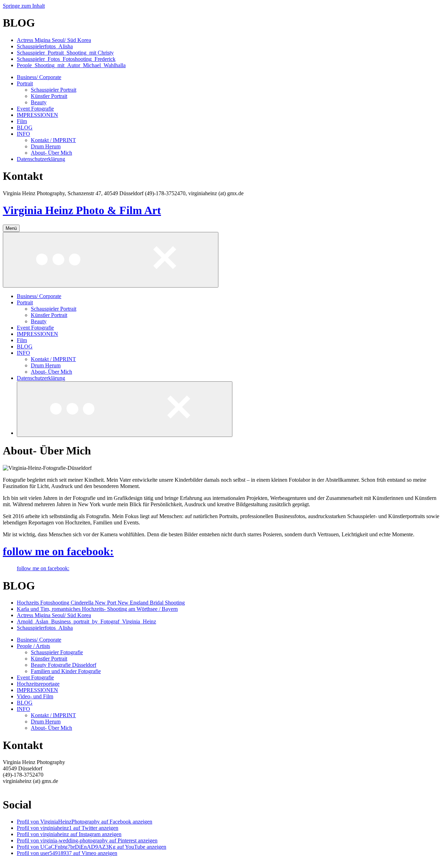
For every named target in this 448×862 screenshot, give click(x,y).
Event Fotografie (35, 109)
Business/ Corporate (39, 77)
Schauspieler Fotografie (57, 652)
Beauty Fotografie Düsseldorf (63, 665)
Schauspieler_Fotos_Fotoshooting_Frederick (66, 59)
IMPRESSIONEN (37, 115)
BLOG (25, 127)
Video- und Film (35, 696)
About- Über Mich (51, 153)
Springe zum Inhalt (24, 6)
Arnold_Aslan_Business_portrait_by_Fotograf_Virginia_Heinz (86, 621)
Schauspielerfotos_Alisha (45, 46)
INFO (23, 134)
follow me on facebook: (58, 551)
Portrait (25, 83)
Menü (11, 228)
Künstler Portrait (49, 96)
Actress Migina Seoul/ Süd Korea (54, 40)
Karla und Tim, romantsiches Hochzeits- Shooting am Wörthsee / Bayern (97, 609)
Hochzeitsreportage (38, 684)
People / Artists (33, 646)
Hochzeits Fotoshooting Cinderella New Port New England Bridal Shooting (101, 603)
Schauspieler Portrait (53, 90)
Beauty (39, 102)
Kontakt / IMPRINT (53, 140)
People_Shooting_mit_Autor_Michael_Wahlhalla (71, 65)
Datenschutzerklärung (41, 159)
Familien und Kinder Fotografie (66, 671)
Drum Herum (46, 146)
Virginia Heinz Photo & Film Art (82, 210)
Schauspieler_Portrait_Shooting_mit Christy (65, 53)
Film (22, 121)
